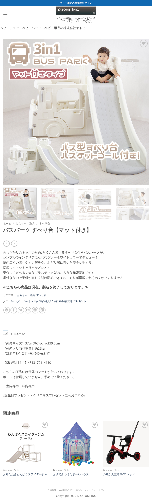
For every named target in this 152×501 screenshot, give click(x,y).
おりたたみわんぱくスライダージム (25, 474)
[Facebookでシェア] (13, 310)
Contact (91, 490)
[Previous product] (14, 244)
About (52, 490)
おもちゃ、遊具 (25, 223)
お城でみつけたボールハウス (71, 474)
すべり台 (44, 223)
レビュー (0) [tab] (18, 333)
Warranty (66, 490)
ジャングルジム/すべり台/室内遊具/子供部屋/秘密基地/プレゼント (47, 301)
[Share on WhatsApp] (6, 310)
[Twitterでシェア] (21, 310)
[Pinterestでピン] (35, 310)
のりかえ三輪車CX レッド (119, 474)
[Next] (141, 111)
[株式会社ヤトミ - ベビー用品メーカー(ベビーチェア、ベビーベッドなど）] (76, 10)
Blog (78, 490)
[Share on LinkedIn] (42, 310)
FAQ (101, 490)
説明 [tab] (5, 333)
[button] (5, 16)
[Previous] (10, 111)
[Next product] (6, 244)
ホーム (7, 223)
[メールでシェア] (28, 310)
